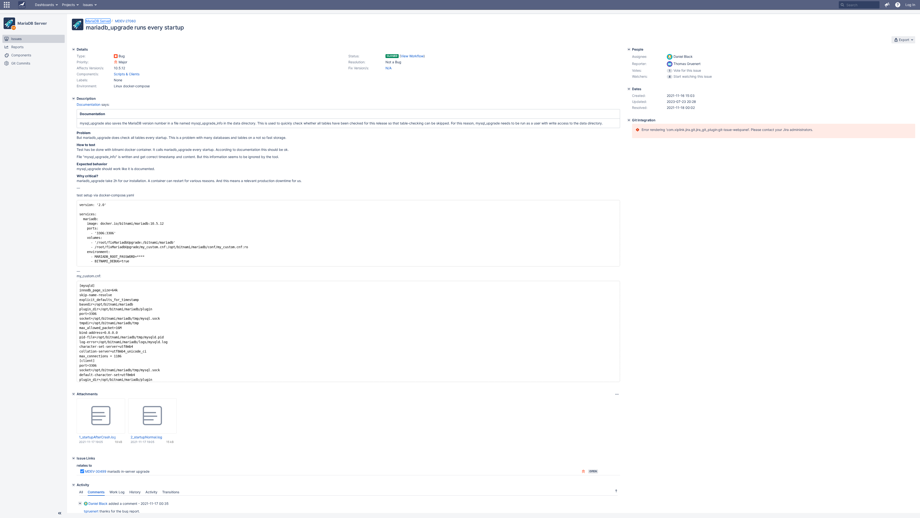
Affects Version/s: (90, 68)
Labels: (82, 80)
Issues (88, 5)
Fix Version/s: (358, 68)
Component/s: (88, 74)
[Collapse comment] (80, 503)
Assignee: (639, 56)
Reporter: (639, 64)
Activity (151, 492)
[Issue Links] (73, 458)
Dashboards (44, 5)
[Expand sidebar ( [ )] (60, 513)
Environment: (87, 86)
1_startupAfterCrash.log (97, 437)
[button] (6, 5)
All (81, 492)
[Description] (73, 98)
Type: (81, 56)
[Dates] (629, 89)
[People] (629, 49)
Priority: (83, 62)
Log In (910, 5)
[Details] (73, 49)
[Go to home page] (22, 5)
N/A (388, 68)
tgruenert (91, 511)
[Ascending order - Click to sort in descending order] (616, 491)
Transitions (170, 492)
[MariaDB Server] (9, 23)
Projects (68, 5)
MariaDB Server (32, 23)
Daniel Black (98, 503)
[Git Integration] (629, 120)
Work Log (117, 492)
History (135, 492)
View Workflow (412, 56)
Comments (96, 492)
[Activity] (73, 485)
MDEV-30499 (95, 471)
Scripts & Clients (126, 74)
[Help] (897, 5)
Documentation (89, 104)
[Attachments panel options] (617, 394)
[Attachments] (73, 394)
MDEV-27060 (125, 21)
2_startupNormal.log (146, 437)
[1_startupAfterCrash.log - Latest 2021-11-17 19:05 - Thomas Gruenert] (100, 416)
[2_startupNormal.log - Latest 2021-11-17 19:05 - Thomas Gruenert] (152, 416)
